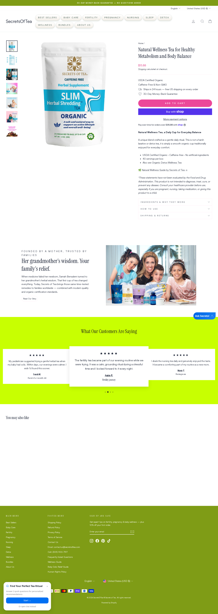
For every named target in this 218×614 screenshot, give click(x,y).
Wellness (45, 25)
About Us (84, 25)
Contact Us (53, 542)
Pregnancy (112, 17)
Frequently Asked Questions (60, 557)
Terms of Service (55, 537)
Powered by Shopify (109, 603)
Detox (164, 17)
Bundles (65, 25)
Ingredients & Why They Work (163, 202)
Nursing (133, 17)
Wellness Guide (54, 562)
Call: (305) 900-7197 (57, 552)
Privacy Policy (54, 532)
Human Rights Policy (57, 571)
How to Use (149, 209)
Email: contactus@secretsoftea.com (64, 547)
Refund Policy (54, 527)
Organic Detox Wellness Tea (167, 162)
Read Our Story (29, 298)
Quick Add (30, 474)
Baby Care (71, 17)
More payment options (175, 119)
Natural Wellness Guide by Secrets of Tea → (164, 170)
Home (140, 43)
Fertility (91, 17)
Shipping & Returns (155, 215)
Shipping (142, 69)
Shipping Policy (54, 522)
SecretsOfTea (19, 21)
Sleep (150, 17)
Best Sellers (47, 17)
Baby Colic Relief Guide (58, 567)
